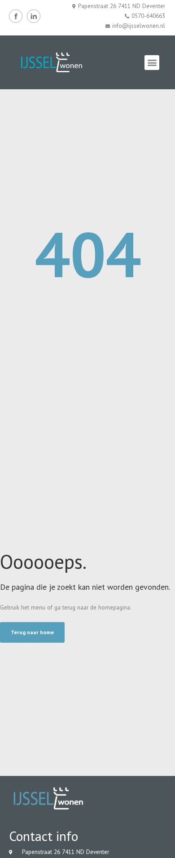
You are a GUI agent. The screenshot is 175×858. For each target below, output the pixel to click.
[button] (151, 62)
